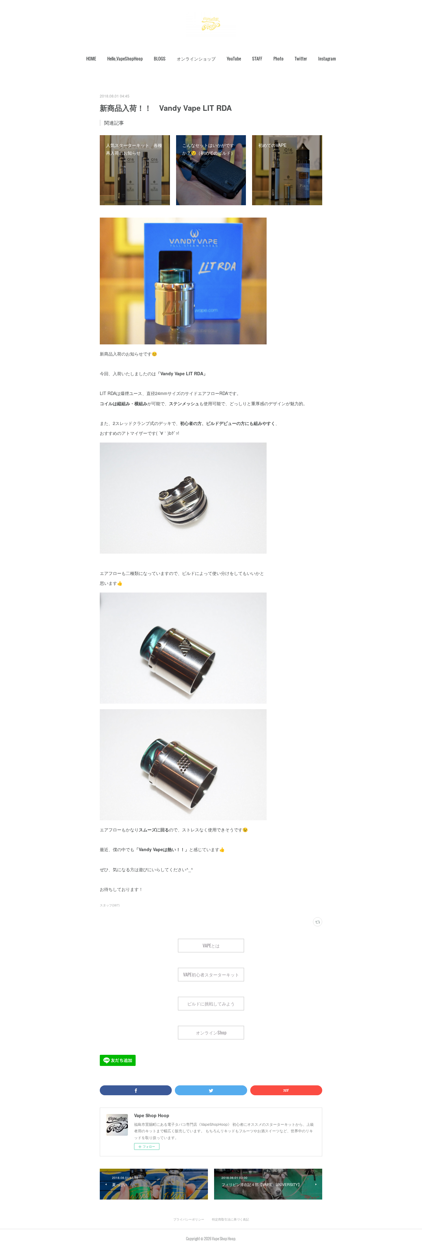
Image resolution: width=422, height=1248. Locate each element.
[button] (91, 58)
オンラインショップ (196, 58)
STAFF (257, 58)
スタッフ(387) (110, 905)
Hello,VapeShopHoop (125, 58)
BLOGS (160, 58)
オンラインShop (211, 1032)
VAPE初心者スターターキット (211, 974)
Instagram (327, 58)
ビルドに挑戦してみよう (211, 1003)
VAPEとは (211, 945)
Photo (278, 58)
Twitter (301, 58)
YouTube (234, 58)
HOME (91, 58)
